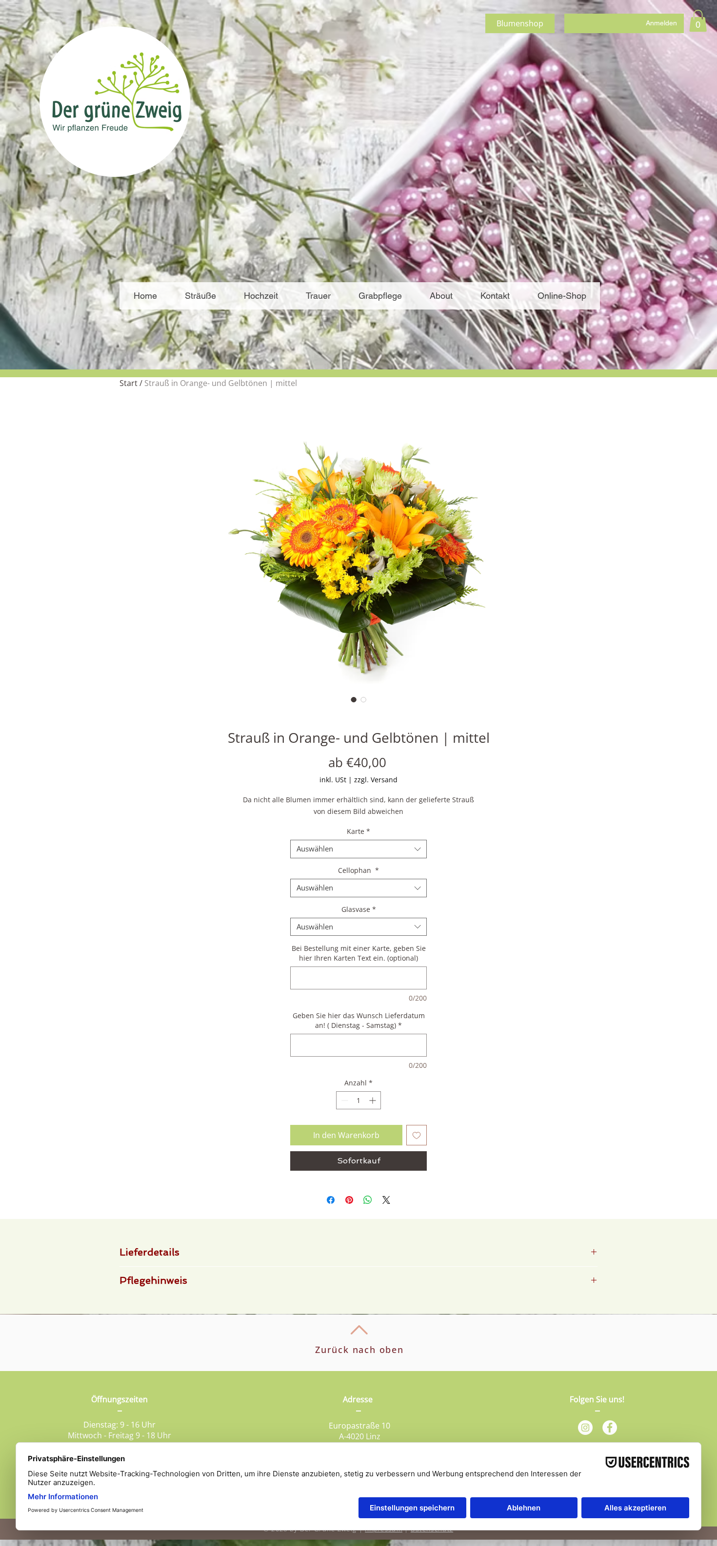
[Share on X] (386, 1200)
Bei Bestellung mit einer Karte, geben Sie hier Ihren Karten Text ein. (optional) (359, 953)
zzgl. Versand (376, 779)
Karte (358, 831)
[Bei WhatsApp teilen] (368, 1200)
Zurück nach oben (359, 1349)
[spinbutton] (358, 1100)
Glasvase (358, 909)
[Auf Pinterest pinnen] (349, 1200)
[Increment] (373, 1100)
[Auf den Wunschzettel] (416, 1135)
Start (129, 383)
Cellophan (358, 870)
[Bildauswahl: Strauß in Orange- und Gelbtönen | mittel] (353, 699)
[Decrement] (344, 1100)
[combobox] (358, 849)
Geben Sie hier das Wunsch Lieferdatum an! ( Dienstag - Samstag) (359, 1020)
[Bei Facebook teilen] (331, 1200)
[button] (698, 21)
